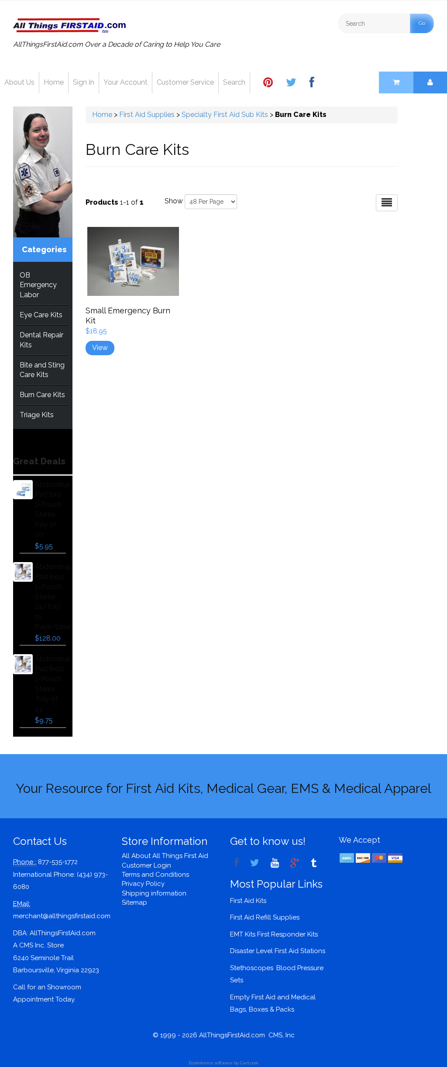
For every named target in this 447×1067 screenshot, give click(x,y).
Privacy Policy (143, 884)
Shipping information (154, 893)
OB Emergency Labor (38, 285)
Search (234, 82)
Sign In (83, 82)
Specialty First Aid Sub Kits (225, 114)
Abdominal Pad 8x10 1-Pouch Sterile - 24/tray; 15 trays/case (52, 597)
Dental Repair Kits (41, 340)
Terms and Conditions (155, 874)
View (100, 347)
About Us (19, 82)
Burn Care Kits (42, 395)
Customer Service (185, 82)
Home (54, 82)
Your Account (125, 82)
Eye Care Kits (41, 315)
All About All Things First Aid (165, 856)
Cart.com (249, 1062)
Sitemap (134, 902)
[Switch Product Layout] (387, 202)
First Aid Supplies (147, 114)
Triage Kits (37, 415)
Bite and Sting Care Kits (42, 370)
